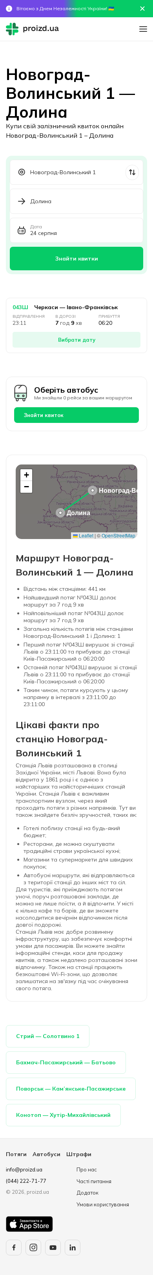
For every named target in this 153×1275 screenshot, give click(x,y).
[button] (92, 490)
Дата (36, 226)
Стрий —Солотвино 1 (47, 1036)
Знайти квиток (44, 415)
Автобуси (46, 1154)
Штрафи (78, 1154)
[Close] (142, 8)
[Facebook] (14, 1247)
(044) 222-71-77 (26, 1181)
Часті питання (93, 1181)
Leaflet (85, 535)
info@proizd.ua (24, 1169)
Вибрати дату (76, 340)
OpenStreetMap (118, 535)
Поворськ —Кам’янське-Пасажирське (71, 1088)
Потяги (16, 1154)
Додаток (87, 1192)
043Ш (20, 307)
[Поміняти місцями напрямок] (132, 172)
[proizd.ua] (34, 29)
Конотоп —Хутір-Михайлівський (63, 1114)
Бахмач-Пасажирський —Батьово (66, 1062)
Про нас (86, 1169)
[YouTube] (53, 1247)
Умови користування (102, 1204)
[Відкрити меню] (143, 29)
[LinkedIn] (72, 1247)
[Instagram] (33, 1247)
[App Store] (29, 1224)
